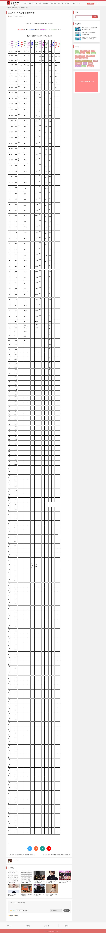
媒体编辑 (45, 3)
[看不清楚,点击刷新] (25, 910)
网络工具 (60, 3)
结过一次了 (88, 61)
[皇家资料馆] (12, 3)
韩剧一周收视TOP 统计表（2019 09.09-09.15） (59, 854)
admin (11, 16)
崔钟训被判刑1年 (80, 61)
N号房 (77, 50)
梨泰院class (84, 58)
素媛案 (82, 53)
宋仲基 (82, 50)
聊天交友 (31, 3)
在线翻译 (78, 66)
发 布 (66, 910)
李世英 (95, 61)
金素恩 (83, 66)
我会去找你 (90, 66)
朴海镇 (93, 53)
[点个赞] (36, 848)
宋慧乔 (87, 50)
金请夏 (77, 53)
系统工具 (53, 3)
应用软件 (67, 3)
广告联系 (66, 926)
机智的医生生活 (90, 55)
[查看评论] (70, 16)
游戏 (74, 3)
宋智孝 (77, 55)
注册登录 (91, 3)
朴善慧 (90, 63)
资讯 (25, 3)
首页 (13, 7)
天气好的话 (78, 63)
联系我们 (28, 926)
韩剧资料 (17, 7)
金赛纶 (77, 58)
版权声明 (46, 926)
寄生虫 (82, 55)
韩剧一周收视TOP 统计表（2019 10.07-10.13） (23, 854)
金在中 (93, 50)
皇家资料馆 (52, 931)
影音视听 (38, 3)
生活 (78, 3)
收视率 (22, 7)
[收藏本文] (48, 848)
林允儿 (88, 53)
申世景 (85, 63)
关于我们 (9, 926)
